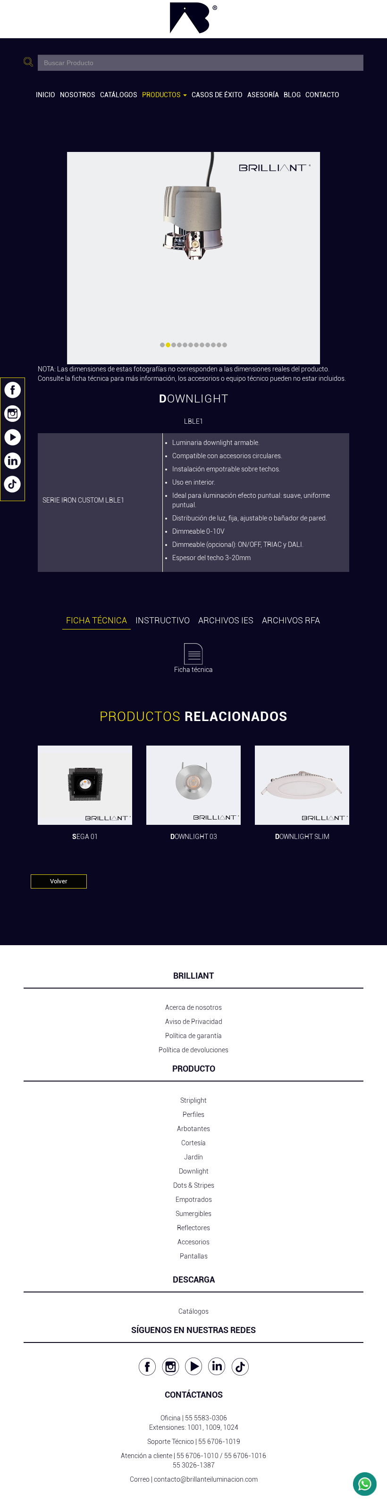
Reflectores (193, 1228)
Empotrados (194, 1199)
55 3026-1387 (194, 1465)
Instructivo (162, 620)
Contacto (322, 95)
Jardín (193, 1157)
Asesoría (263, 95)
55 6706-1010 (198, 1456)
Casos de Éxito (217, 95)
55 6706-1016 (245, 1456)
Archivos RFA (291, 620)
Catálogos (118, 95)
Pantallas (194, 1256)
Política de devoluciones (193, 1050)
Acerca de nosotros (193, 1007)
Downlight (194, 1171)
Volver (58, 881)
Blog (292, 95)
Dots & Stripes (193, 1185)
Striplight (193, 1100)
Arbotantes (193, 1128)
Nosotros (77, 95)
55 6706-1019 (219, 1441)
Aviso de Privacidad (193, 1021)
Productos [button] (162, 95)
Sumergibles (193, 1213)
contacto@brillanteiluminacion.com (206, 1479)
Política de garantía (193, 1036)
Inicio (45, 95)
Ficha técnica (96, 620)
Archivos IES (225, 620)
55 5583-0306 (206, 1418)
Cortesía (193, 1143)
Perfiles (193, 1114)
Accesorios (193, 1242)
